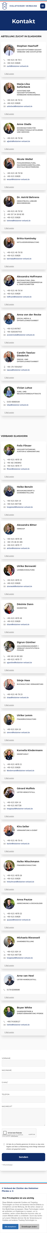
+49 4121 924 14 (14, 501)
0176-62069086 (13, 990)
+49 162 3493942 (14, 463)
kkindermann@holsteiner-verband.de (20, 770)
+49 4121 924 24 (14, 729)
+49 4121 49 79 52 (14, 211)
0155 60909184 (13, 402)
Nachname (7, 1070)
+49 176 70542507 (14, 367)
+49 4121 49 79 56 (14, 138)
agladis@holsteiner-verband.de (18, 141)
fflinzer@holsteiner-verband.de (18, 469)
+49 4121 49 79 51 (14, 100)
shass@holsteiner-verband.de (18, 697)
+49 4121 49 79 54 (14, 290)
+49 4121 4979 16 (14, 459)
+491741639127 (13, 1021)
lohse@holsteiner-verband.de (17, 405)
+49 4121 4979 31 (14, 580)
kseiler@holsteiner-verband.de (18, 843)
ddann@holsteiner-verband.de (18, 624)
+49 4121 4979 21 (14, 764)
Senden (23, 1157)
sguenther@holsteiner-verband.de (19, 662)
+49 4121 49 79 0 (14, 60)
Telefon (5, 1094)
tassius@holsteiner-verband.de (18, 370)
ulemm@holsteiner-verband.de (18, 732)
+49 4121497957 (14, 328)
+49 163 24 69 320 (14, 656)
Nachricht (7, 1106)
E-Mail (4, 1082)
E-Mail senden (9, 74)
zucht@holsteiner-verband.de (17, 66)
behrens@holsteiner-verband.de (18, 220)
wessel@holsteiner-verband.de (18, 179)
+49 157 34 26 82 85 (15, 214)
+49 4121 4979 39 (14, 539)
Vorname (6, 1058)
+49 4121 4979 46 (14, 618)
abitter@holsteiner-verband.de (18, 548)
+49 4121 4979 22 (14, 913)
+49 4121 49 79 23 (14, 694)
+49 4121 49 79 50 (14, 173)
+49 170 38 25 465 (14, 542)
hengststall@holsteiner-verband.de (20, 507)
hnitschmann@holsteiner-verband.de (20, 882)
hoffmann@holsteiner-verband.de (19, 297)
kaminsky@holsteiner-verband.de (19, 258)
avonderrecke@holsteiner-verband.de (21, 335)
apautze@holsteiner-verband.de (18, 920)
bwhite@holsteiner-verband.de (18, 1025)
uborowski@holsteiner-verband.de (19, 586)
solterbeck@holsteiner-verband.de (19, 106)
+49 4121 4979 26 (14, 875)
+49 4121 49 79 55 (14, 252)
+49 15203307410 (14, 332)
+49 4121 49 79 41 (14, 840)
